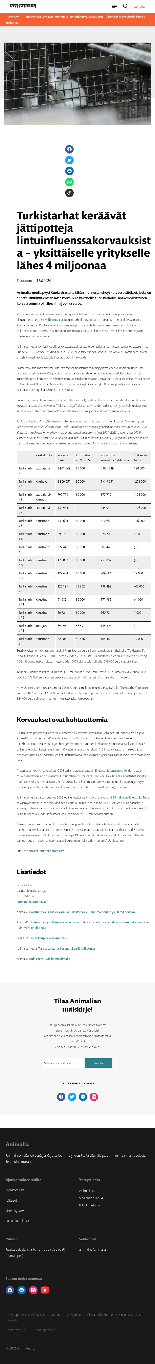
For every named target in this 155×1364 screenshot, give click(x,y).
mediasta (58, 851)
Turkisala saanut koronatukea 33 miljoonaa (66, 948)
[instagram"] (94, 1097)
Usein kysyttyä (15, 1210)
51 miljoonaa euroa (54, 320)
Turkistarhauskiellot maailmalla (49, 959)
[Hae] (125, 6)
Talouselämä (115, 770)
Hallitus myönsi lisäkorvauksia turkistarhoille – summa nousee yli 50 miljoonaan (81, 912)
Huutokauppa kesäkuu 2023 (48, 938)
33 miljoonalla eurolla (127, 797)
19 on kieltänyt (84, 835)
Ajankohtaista (15, 1190)
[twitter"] (72, 1097)
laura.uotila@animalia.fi (32, 902)
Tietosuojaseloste (44, 1330)
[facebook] (10, 1290)
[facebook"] (61, 1097)
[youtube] (45, 1290)
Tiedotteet (12, 17)
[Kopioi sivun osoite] (69, 193)
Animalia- (45, 851)
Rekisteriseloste (15, 1330)
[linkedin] (21, 1290)
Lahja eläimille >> (18, 1221)
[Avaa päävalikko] (114, 6)
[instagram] (33, 1290)
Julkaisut (11, 1200)
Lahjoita (139, 6)
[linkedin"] (83, 1097)
